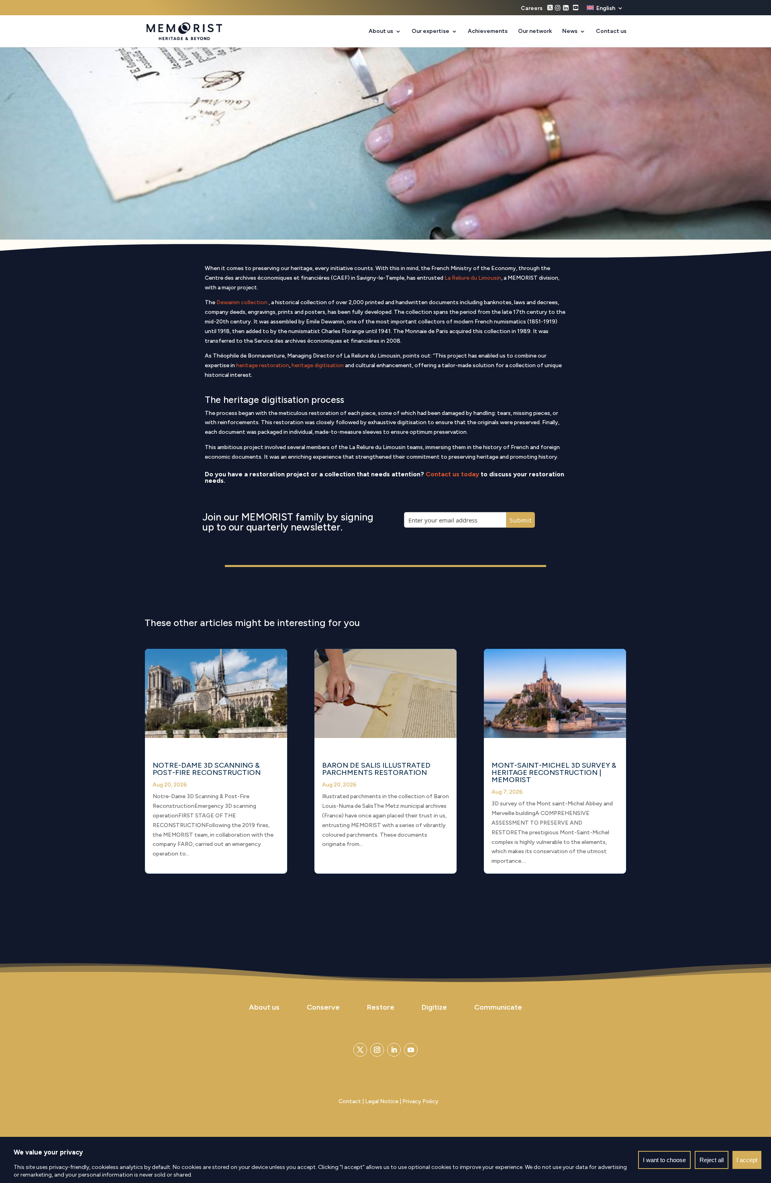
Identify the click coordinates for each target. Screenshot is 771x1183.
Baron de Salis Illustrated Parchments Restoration (376, 769)
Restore (380, 1007)
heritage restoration (262, 365)
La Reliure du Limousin (473, 277)
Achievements (488, 31)
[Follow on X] (360, 1050)
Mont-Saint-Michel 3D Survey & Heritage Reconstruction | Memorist (554, 772)
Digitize (434, 1007)
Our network (535, 31)
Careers (532, 9)
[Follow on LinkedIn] (394, 1050)
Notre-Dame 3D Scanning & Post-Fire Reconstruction (207, 769)
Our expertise (430, 31)
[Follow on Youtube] (411, 1050)
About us (381, 31)
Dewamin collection (242, 302)
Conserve (323, 1007)
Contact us (611, 31)
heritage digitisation (318, 365)
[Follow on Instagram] (377, 1050)
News (569, 31)
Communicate (498, 1007)
